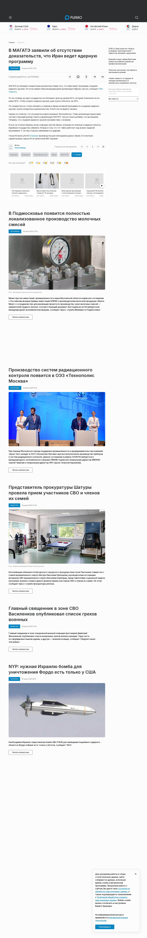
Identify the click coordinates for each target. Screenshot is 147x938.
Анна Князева (20, 148)
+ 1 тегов (77, 155)
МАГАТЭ (64, 155)
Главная (12, 42)
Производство (40, 155)
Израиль (14, 155)
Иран (54, 155)
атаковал (34, 136)
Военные (26, 155)
